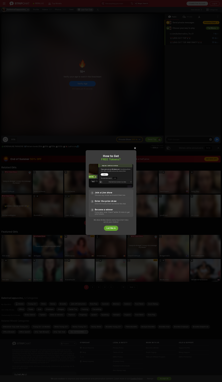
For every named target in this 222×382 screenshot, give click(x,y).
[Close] (135, 148)
